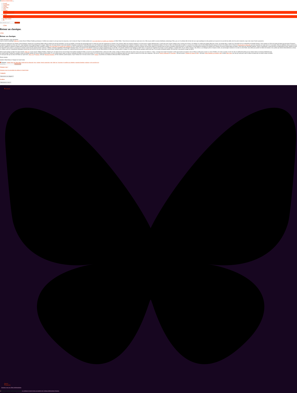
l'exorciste (60, 62)
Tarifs (4, 9)
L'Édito (5, 25)
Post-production (10, 13)
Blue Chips (229, 53)
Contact (5, 14)
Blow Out (31, 54)
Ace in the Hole (88, 49)
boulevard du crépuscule (27, 62)
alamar (8, 62)
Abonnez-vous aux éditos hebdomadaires (11, 387)
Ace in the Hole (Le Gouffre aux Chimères (103, 41)
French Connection (164, 53)
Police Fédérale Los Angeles (212, 53)
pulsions (87, 62)
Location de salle (10, 11)
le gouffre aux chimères (69, 62)
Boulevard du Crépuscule (244, 45)
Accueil (5, 3)
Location (5, 10)
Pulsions (37, 54)
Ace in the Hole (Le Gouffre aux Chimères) (60, 46)
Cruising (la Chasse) (190, 53)
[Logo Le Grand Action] (6, 0)
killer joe (55, 62)
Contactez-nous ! (10, 17)
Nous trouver (9, 15)
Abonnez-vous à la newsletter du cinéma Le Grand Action (14, 70)
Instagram (7, 385)
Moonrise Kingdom (49, 54)
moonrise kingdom (79, 62)
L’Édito (5, 6)
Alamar (96, 54)
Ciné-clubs (5, 7)
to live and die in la (94, 62)
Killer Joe (16, 41)
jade (51, 62)
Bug (198, 53)
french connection (45, 62)
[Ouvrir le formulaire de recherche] (150, 20)
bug (35, 62)
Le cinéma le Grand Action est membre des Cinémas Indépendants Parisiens (40, 391)
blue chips (18, 62)
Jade (220, 53)
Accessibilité (6, 4)
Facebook (7, 88)
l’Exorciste (173, 53)
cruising (38, 62)
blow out (13, 62)
